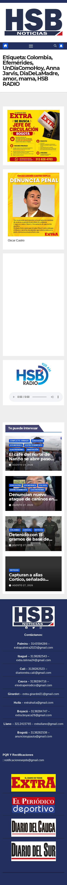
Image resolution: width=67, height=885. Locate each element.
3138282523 (36, 668)
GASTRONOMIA (17, 450)
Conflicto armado (19, 441)
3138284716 (38, 681)
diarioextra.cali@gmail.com (33, 672)
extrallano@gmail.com (48, 723)
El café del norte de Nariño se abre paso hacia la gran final (30, 459)
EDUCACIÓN (37, 441)
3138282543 (38, 656)
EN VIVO (43, 485)
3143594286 (39, 643)
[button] (55, 45)
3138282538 (39, 732)
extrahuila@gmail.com (38, 702)
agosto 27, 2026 (22, 465)
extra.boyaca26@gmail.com (33, 715)
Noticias (39, 530)
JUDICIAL (27, 530)
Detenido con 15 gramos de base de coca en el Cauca (29, 539)
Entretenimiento (33, 445)
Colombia (15, 530)
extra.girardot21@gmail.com (41, 693)
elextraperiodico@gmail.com (33, 685)
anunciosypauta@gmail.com (33, 736)
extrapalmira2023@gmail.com (33, 647)
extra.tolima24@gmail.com (33, 660)
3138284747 (39, 711)
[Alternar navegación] (31, 46)
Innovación (32, 450)
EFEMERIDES (16, 445)
